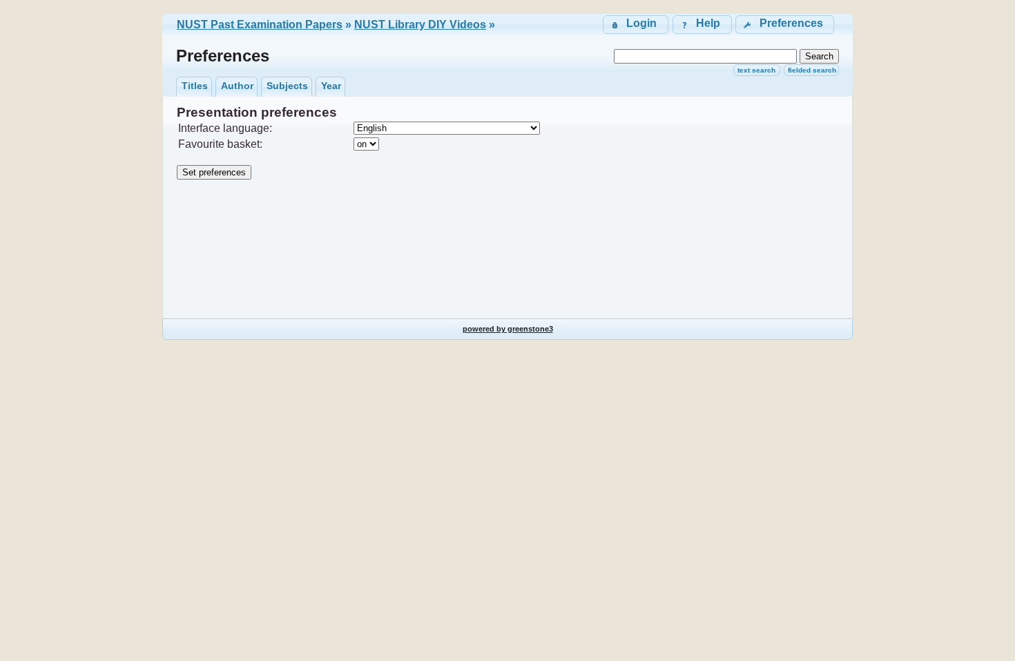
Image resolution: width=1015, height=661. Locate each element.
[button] (784, 24)
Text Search (756, 70)
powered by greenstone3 (508, 329)
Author (237, 85)
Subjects (287, 85)
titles (195, 85)
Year (331, 85)
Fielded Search (812, 70)
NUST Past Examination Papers (259, 24)
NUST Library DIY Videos (420, 24)
